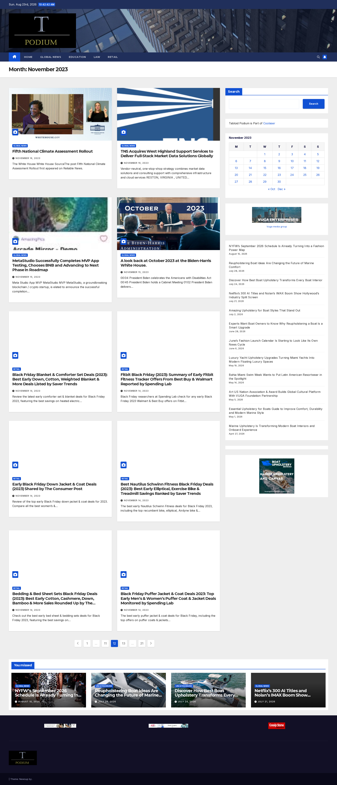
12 (317, 161)
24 (292, 175)
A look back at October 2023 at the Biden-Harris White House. (166, 263)
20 (236, 175)
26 (318, 175)
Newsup (23, 779)
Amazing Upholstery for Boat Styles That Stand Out (264, 310)
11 (105, 643)
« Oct (271, 189)
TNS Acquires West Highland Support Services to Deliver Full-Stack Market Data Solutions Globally (167, 153)
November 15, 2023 (28, 277)
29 (264, 181)
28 (250, 181)
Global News (50, 57)
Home (28, 57)
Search (234, 92)
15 (264, 168)
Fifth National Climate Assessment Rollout (52, 151)
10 (292, 161)
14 (250, 168)
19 (317, 168)
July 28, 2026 (107, 701)
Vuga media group (277, 226)
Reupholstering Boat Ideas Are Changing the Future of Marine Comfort (127, 695)
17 (292, 168)
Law (97, 57)
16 (279, 168)
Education (77, 57)
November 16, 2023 (28, 158)
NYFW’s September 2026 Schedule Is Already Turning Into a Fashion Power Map (48, 695)
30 (279, 181)
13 (123, 643)
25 (304, 175)
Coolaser (269, 123)
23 (279, 175)
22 (264, 175)
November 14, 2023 (28, 391)
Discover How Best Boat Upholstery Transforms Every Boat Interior (275, 280)
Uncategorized (104, 686)
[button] (318, 57)
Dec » (281, 189)
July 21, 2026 (266, 701)
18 (304, 168)
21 (141, 643)
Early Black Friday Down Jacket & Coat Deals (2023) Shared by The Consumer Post (54, 486)
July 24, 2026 (187, 701)
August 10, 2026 (29, 701)
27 (236, 181)
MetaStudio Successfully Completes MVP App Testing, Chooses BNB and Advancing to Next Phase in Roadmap (55, 265)
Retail (113, 57)
